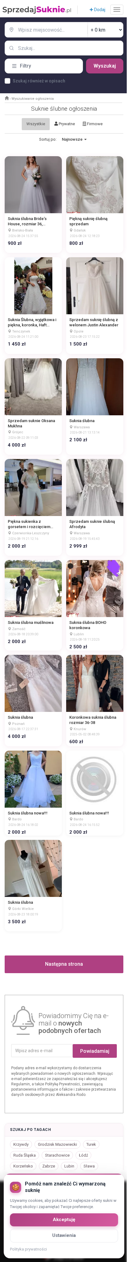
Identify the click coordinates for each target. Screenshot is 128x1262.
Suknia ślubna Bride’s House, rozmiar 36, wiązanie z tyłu (27, 221)
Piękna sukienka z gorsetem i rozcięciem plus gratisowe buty (29, 524)
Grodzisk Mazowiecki (57, 1144)
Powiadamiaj (94, 1051)
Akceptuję (64, 1219)
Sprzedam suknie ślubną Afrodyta (92, 524)
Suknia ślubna (81, 420)
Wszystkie (35, 123)
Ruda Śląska (24, 1155)
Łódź (83, 1155)
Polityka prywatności (28, 1249)
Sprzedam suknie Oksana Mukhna (31, 423)
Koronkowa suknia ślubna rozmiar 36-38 (92, 720)
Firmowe (94, 123)
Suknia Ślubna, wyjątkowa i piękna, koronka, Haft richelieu (32, 322)
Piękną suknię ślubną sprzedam (88, 221)
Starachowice (57, 1155)
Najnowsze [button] (73, 139)
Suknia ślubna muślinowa (30, 622)
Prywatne (66, 123)
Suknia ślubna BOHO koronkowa (87, 625)
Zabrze (48, 1166)
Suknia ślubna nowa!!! (28, 813)
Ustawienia (64, 1235)
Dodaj (99, 9)
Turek (91, 1144)
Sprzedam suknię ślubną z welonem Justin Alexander (93, 322)
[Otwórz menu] (116, 10)
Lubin (69, 1166)
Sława (89, 1166)
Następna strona (64, 964)
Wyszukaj (105, 66)
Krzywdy (21, 1144)
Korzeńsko (23, 1166)
